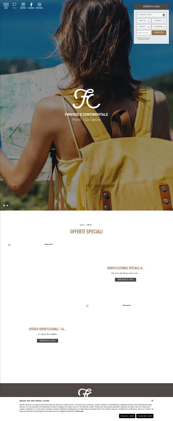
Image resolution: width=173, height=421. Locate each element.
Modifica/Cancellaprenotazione (144, 39)
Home (82, 225)
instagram (39, 8)
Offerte (89, 225)
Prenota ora (125, 280)
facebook (31, 8)
